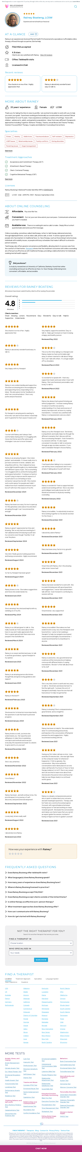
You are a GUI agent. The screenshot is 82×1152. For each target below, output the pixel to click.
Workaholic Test (47, 1111)
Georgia (26, 1022)
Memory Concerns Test (68, 1087)
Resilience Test (10, 1096)
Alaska (25, 992)
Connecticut (27, 1009)
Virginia (62, 1029)
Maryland (45, 998)
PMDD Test (64, 1116)
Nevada (44, 1025)
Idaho (25, 1029)
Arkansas (26, 998)
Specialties (38, 979)
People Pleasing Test (49, 1075)
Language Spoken (52, 979)
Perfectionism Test (30, 1065)
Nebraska (45, 1022)
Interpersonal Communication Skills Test (49, 1066)
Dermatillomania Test (67, 1065)
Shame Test (27, 1078)
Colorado (26, 1005)
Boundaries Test (29, 1110)
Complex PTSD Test (30, 1085)
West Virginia (64, 1036)
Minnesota (45, 1009)
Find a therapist (19, 1130)
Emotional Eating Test (68, 1068)
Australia (8, 995)
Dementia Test (65, 1084)
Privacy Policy (54, 1130)
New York (45, 1039)
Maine (44, 995)
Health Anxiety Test (12, 1080)
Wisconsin (63, 1039)
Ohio (61, 992)
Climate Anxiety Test (12, 1068)
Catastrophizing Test (12, 1110)
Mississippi (45, 1012)
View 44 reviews (46, 55)
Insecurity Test (28, 1062)
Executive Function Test (50, 1101)
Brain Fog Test (47, 1098)
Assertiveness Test (29, 1106)
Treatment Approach (23, 979)
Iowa (25, 1039)
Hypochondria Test (11, 1084)
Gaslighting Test (29, 1097)
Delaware (26, 1012)
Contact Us (44, 1130)
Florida (25, 1019)
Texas (62, 1019)
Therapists (30, 1130)
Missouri (44, 1015)
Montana (45, 1019)
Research (29, 248)
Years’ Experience (11, 982)
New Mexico (46, 1036)
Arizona (26, 995)
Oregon (63, 998)
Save (32, 34)
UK (6, 992)
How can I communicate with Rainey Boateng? (28, 911)
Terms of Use (65, 1130)
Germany (8, 1002)
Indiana (25, 1036)
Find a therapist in (20, 939)
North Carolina (47, 1042)
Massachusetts (47, 1002)
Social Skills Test (47, 1089)
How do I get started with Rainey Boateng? (27, 916)
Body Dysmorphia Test (68, 1061)
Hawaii (25, 1025)
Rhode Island (64, 1005)
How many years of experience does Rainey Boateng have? (34, 882)
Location (8, 979)
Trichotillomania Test (67, 1071)
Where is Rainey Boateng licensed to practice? (29, 887)
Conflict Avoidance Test (31, 1113)
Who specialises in (20, 949)
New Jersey (46, 1032)
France (7, 998)
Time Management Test (50, 1108)
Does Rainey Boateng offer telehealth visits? (28, 872)
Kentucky (45, 988)
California (26, 1002)
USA (6, 988)
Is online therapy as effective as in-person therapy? (31, 902)
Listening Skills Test (48, 1071)
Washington (64, 1032)
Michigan (45, 1005)
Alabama (26, 988)
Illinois (25, 1032)
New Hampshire (47, 1029)
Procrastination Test (49, 1105)
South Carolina (65, 1009)
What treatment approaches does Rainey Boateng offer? (33, 906)
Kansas (25, 1042)
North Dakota (65, 988)
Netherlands (9, 1005)
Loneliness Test (10, 1087)
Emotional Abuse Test (31, 1088)
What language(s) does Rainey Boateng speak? (29, 877)
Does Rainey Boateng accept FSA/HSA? (25, 892)
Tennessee (64, 1015)
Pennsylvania (64, 1002)
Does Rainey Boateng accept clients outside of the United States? (37, 897)
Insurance (24, 982)
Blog (37, 1130)
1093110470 (48, 190)
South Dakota (65, 1012)
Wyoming (63, 1042)
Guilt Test (26, 1059)
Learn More (76, 1)
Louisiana (45, 992)
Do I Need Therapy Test (13, 1072)
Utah (62, 1022)
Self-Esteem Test (29, 1074)
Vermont (63, 1025)
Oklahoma (63, 995)
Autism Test (64, 1080)
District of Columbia (30, 1015)
